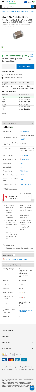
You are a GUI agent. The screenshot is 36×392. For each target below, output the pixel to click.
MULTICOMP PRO (25, 131)
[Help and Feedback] (32, 388)
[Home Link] (14, 2)
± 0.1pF (22, 175)
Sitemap (31, 369)
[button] (3, 2)
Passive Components (13, 11)
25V (21, 167)
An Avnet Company (7, 379)
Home (3, 11)
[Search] (32, 6)
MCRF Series (24, 155)
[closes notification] (28, 196)
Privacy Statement (7, 367)
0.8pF (21, 163)
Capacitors (25, 11)
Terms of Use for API (21, 369)
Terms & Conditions (7, 369)
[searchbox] (16, 6)
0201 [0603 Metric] (26, 184)
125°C (21, 179)
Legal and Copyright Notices (22, 367)
